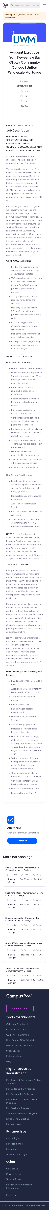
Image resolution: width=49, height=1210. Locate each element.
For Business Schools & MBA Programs (21, 1101)
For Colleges (13, 1138)
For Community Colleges (19, 1094)
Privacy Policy (13, 1174)
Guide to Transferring (17, 1035)
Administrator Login (17, 1154)
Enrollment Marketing (17, 1119)
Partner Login (13, 1124)
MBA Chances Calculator (19, 1045)
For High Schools (15, 1144)
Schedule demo (20, 1008)
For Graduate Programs (18, 1108)
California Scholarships (18, 1024)
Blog (8, 1061)
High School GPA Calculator (21, 1040)
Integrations (12, 1149)
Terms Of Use (13, 1179)
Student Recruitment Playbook (22, 1114)
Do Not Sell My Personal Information (19, 1186)
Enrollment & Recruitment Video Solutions (23, 1082)
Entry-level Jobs (14, 1056)
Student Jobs (13, 1051)
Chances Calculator (16, 1029)
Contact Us (12, 1169)
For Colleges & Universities (20, 1089)
